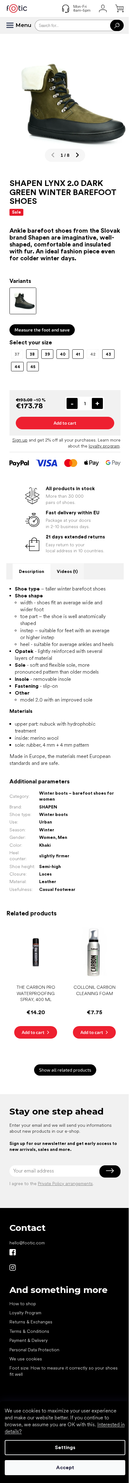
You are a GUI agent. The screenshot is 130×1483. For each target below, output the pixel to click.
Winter (46, 829)
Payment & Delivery (28, 1340)
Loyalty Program (25, 1312)
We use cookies (25, 1358)
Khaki (45, 845)
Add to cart (65, 423)
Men (62, 837)
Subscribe (110, 1171)
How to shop (22, 1303)
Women (47, 837)
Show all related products (65, 1070)
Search (117, 25)
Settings (65, 1447)
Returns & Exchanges (30, 1321)
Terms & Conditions (29, 1331)
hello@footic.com (27, 1242)
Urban (45, 821)
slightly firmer (54, 855)
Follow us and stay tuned (12, 1252)
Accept (65, 1467)
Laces (45, 874)
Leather (47, 881)
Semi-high (50, 866)
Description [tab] (31, 571)
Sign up (19, 439)
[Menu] (12, 25)
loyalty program (104, 445)
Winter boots (53, 814)
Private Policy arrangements (65, 1183)
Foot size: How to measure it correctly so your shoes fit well (63, 1370)
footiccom (12, 1267)
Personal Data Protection (34, 1349)
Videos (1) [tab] (67, 571)
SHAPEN (48, 806)
